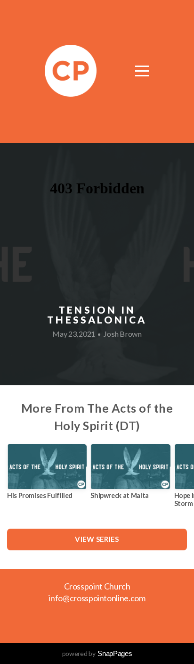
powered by (97, 653)
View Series (97, 539)
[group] (47, 475)
